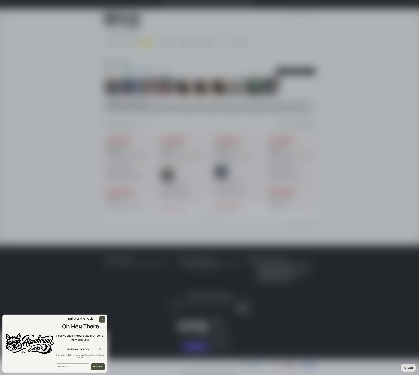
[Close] (102, 319)
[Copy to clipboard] (100, 349)
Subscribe (98, 366)
